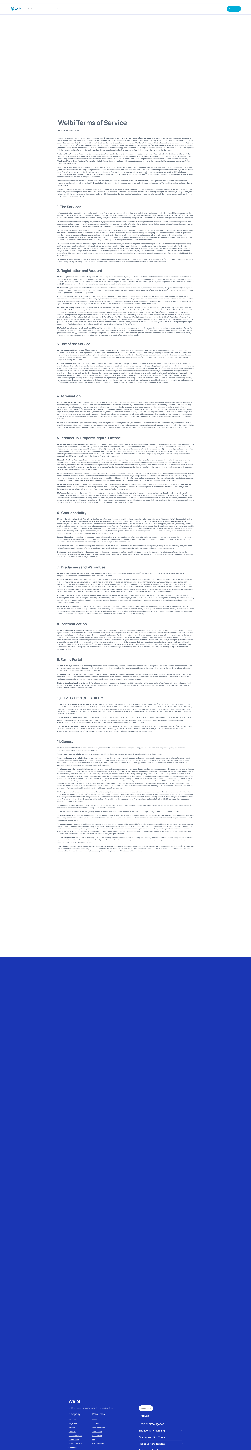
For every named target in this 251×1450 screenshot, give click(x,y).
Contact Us (73, 1447)
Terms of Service (75, 1443)
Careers (72, 1428)
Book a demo (234, 9)
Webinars (95, 1424)
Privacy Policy (74, 1439)
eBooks (95, 1420)
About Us (72, 1432)
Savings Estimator (99, 1443)
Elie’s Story (73, 1420)
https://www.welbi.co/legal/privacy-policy (73, 183)
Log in (219, 9)
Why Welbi (73, 1424)
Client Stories (97, 1432)
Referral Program (75, 1435)
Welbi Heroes (97, 1435)
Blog (93, 1439)
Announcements (98, 1428)
